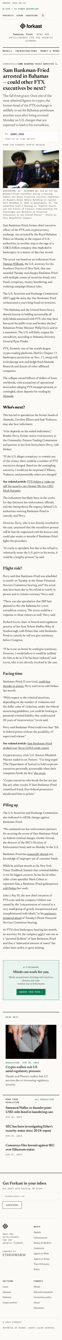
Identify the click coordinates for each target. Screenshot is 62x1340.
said (13, 298)
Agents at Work (41, 1254)
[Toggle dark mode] (43, 15)
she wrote (39, 773)
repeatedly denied (37, 854)
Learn (19, 15)
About (37, 1303)
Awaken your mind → (31, 992)
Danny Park (17, 134)
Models (7, 51)
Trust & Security (41, 1264)
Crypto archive (10, 1303)
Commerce (39, 1248)
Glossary (7, 1292)
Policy (37, 1269)
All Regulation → (44, 1101)
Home (5, 64)
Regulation (15, 64)
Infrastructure (26, 51)
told (10, 888)
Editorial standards (43, 1292)
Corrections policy (42, 1297)
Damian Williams (13, 264)
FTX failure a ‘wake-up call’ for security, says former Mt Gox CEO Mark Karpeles (28, 486)
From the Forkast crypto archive (24, 144)
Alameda (8, 396)
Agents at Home (42, 1259)
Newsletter (39, 1308)
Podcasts (8, 15)
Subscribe (32, 15)
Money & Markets (42, 1243)
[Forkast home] (31, 26)
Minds (37, 1287)
